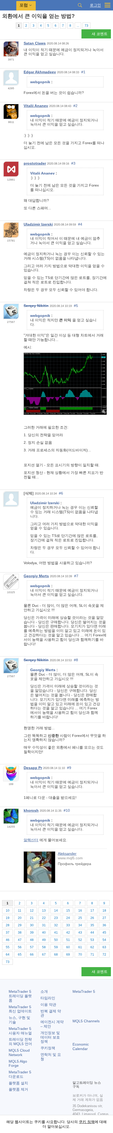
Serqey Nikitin (36, 306)
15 (68, 910)
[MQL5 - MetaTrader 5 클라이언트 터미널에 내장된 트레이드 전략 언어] (8, 5)
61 (80, 947)
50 (56, 940)
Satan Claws (35, 43)
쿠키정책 (47, 1048)
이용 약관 (48, 1004)
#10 (67, 810)
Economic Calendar (81, 1046)
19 (7, 918)
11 (19, 910)
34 (80, 925)
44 (92, 932)
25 (80, 918)
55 (7, 947)
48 (32, 940)
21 (32, 918)
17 (92, 910)
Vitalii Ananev (36, 106)
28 (7, 925)
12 (32, 910)
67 (44, 954)
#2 (75, 106)
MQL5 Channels (86, 1021)
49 (44, 940)
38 (20, 932)
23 (56, 918)
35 (92, 925)
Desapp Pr (33, 768)
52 (80, 940)
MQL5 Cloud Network (19, 1052)
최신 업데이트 (20, 1009)
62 (92, 947)
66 (32, 954)
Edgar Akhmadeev (40, 72)
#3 (73, 163)
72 (104, 954)
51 (68, 940)
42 (68, 932)
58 (44, 947)
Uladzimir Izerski (38, 224)
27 (104, 918)
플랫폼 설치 (18, 1083)
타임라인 (47, 998)
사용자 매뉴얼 (20, 1031)
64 (7, 954)
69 (68, 954)
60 (68, 947)
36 (104, 925)
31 (44, 925)
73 (86, 25)
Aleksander (67, 853)
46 (7, 940)
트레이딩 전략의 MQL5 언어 (20, 1041)
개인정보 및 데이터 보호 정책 (50, 1037)
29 (20, 925)
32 (56, 925)
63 (104, 947)
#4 (80, 224)
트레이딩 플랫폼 (20, 995)
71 (92, 954)
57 (32, 947)
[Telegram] (84, 1067)
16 (80, 910)
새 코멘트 (99, 34)
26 (92, 918)
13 (44, 910)
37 (7, 932)
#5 (76, 306)
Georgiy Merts (36, 576)
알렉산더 (31, 840)
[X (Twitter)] (92, 1067)
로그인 (95, 5)
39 (32, 932)
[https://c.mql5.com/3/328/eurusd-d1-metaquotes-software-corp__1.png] (65, 383)
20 (20, 918)
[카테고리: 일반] (10, 25)
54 (104, 940)
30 (32, 925)
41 (56, 932)
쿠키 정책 (87, 1122)
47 (20, 940)
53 (92, 940)
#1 (83, 72)
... (78, 25)
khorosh (31, 810)
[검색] (80, 5)
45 (104, 932)
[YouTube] (101, 1067)
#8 (76, 660)
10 (7, 910)
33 (68, 925)
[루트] (3, 25)
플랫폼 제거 (18, 1089)
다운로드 (20, 1074)
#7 (76, 576)
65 (20, 954)
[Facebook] (76, 1067)
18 (104, 910)
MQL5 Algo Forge (18, 1063)
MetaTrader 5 (84, 991)
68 (56, 954)
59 (56, 947)
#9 (69, 768)
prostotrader (35, 163)
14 (56, 910)
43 (80, 932)
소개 (44, 991)
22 (44, 918)
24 (68, 918)
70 (80, 954)
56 (20, 947)
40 (44, 932)
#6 (61, 493)
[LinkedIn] (76, 1075)
